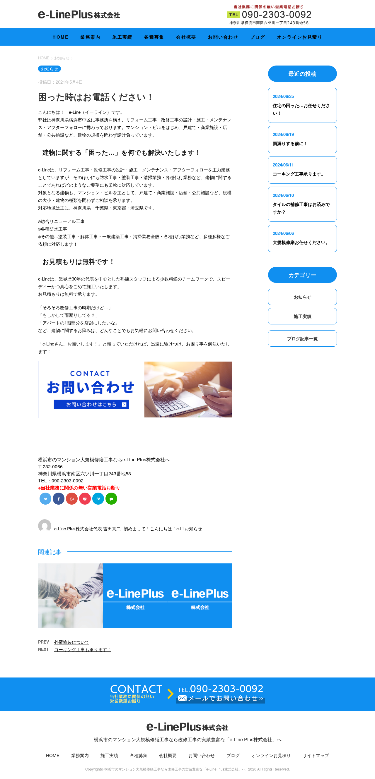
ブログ (257, 37)
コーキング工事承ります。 (299, 174)
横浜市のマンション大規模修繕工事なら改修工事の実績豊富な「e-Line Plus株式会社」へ (188, 739)
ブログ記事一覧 (302, 338)
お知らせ (193, 528)
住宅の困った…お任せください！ (301, 109)
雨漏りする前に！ (290, 143)
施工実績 (122, 37)
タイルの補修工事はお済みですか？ (301, 208)
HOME (60, 37)
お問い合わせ (223, 37)
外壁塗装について (71, 642)
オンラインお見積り (300, 37)
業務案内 (90, 37)
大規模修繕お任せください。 (301, 242)
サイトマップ (316, 755)
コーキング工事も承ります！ (82, 649)
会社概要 (186, 37)
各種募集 (154, 37)
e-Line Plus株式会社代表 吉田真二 (87, 528)
